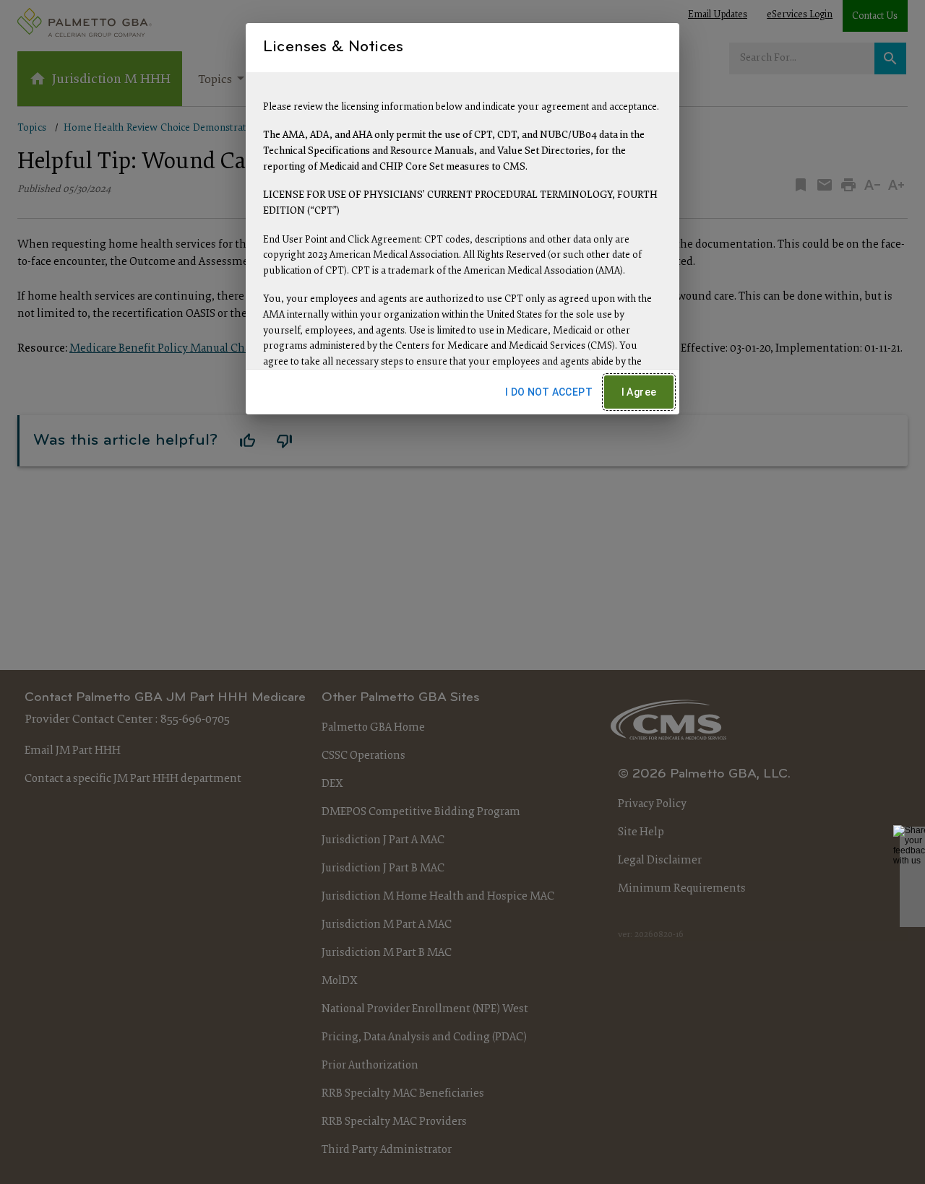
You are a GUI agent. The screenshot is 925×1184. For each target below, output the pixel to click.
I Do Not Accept (549, 392)
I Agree (639, 392)
